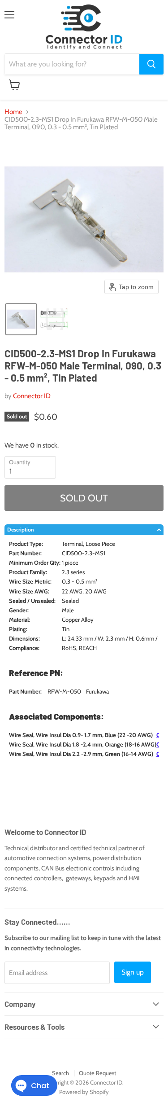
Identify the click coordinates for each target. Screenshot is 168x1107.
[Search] (151, 64)
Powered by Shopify (84, 1091)
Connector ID (32, 396)
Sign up (132, 972)
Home (13, 112)
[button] (21, 319)
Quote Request (97, 1072)
